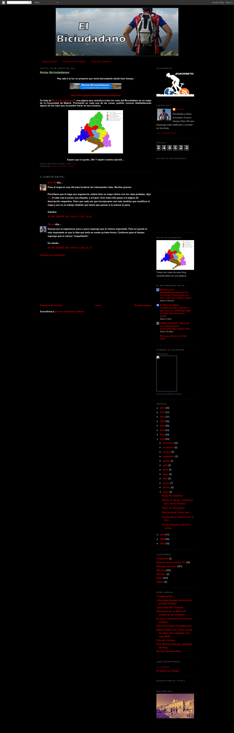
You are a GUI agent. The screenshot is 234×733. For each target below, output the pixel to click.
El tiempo (163, 667)
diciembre (168, 443)
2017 (162, 408)
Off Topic (161, 574)
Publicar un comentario (52, 255)
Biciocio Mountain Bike (168, 651)
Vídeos (160, 582)
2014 (162, 421)
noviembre (169, 447)
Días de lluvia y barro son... (176, 512)
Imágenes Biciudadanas (74, 61)
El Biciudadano (162, 354)
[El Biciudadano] (166, 390)
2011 (162, 434)
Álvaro (51, 224)
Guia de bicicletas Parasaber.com (174, 626)
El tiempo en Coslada (167, 671)
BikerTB (52, 182)
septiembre (169, 456)
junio (166, 469)
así (49, 198)
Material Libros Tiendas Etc (171, 562)
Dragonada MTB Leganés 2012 (175, 329)
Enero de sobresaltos (173, 508)
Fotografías (162, 558)
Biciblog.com (167, 289)
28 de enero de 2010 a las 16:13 (70, 247)
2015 (162, 417)
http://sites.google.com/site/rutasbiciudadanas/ (96, 95)
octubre (167, 452)
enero (166, 492)
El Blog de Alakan (169, 305)
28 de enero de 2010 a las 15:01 (70, 216)
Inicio (98, 305)
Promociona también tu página (168, 394)
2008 (162, 539)
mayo (166, 474)
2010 (162, 439)
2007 (162, 543)
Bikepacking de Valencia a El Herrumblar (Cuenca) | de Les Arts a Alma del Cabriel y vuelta (175, 295)
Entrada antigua (142, 305)
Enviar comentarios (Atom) (69, 311)
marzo (166, 483)
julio (165, 465)
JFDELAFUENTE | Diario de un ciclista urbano (174, 324)
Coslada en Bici (164, 596)
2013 (162, 425)
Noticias (160, 570)
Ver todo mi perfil (166, 133)
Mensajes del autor (63, 166)
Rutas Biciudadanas (101, 61)
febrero (167, 487)
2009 (162, 534)
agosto (167, 461)
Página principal (49, 61)
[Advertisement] (65, 280)
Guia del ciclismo (165, 640)
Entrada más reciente (51, 305)
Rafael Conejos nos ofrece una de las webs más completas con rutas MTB (174, 633)
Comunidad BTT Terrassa (169, 607)
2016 (162, 412)
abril (165, 478)
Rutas (159, 578)
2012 (162, 430)
